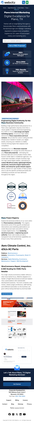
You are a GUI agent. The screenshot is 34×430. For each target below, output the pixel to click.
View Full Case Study (7, 293)
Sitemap (20, 404)
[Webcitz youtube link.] (24, 414)
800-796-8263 (20, 396)
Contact (4, 404)
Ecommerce (23, 259)
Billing (17, 400)
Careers (25, 400)
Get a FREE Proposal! (17, 46)
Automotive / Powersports (16, 255)
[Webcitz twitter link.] (17, 414)
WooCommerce (13, 253)
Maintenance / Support (8, 261)
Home (4, 7)
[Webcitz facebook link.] (9, 414)
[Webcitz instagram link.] (13, 414)
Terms (17, 408)
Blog (12, 404)
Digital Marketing (12, 7)
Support (8, 400)
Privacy (29, 404)
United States (20, 7)
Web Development (22, 261)
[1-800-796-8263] (23, 2)
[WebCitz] (8, 2)
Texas (26, 7)
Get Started (17, 384)
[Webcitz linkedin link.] (20, 414)
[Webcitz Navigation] (30, 2)
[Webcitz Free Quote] (27, 2)
